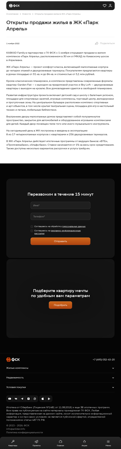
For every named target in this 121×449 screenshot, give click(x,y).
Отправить (60, 241)
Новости (26, 14)
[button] (105, 43)
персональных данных (74, 226)
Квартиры (12, 445)
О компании (12, 14)
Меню (108, 445)
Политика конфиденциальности (24, 432)
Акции (84, 445)
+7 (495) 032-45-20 (104, 359)
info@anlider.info (15, 429)
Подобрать (60, 305)
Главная (60, 445)
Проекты (36, 445)
